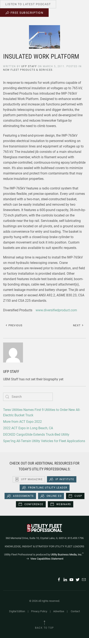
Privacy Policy (39, 611)
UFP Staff (29, 66)
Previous (15, 325)
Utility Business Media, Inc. (67, 554)
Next (77, 325)
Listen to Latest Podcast (28, 4)
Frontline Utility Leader (47, 487)
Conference (33, 504)
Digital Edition (17, 611)
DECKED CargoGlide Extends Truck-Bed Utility (36, 434)
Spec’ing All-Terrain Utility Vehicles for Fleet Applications (44, 441)
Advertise (58, 611)
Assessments (23, 496)
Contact (75, 611)
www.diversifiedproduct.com (56, 310)
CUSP (78, 496)
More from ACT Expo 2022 (22, 422)
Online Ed (54, 496)
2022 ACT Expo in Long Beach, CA (28, 428)
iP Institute (64, 479)
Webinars (63, 504)
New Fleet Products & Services (28, 69)
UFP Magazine (32, 479)
